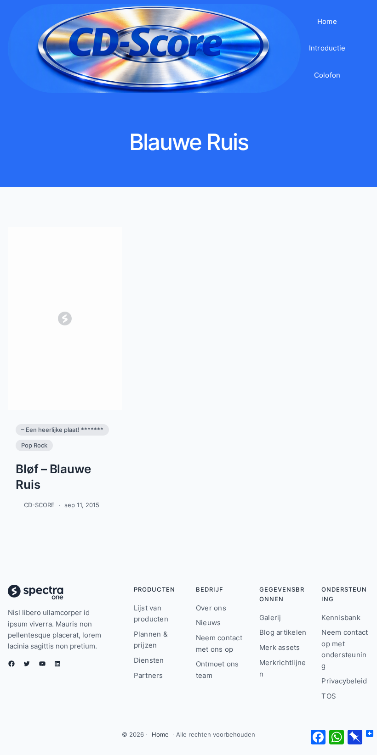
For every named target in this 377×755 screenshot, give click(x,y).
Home (160, 734)
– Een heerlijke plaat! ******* (62, 429)
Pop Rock (34, 445)
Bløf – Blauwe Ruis (53, 476)
